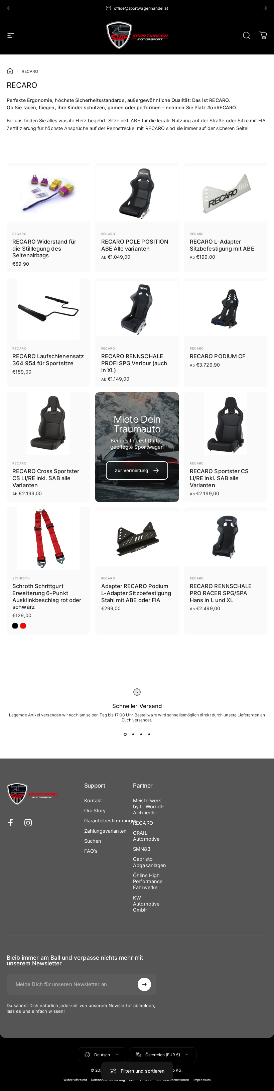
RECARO (19, 234)
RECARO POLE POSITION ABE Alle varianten (134, 245)
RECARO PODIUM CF (218, 356)
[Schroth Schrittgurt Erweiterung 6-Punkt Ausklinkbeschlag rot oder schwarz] (48, 538)
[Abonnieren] (144, 984)
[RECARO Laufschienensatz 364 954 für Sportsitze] (48, 309)
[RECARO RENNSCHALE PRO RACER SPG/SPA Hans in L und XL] (225, 538)
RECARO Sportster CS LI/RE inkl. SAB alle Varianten (219, 478)
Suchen (92, 841)
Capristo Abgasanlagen (149, 862)
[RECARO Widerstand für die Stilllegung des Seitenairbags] (48, 194)
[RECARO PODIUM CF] (225, 309)
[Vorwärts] (264, 8)
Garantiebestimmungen (111, 821)
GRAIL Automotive (146, 836)
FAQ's (91, 851)
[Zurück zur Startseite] (10, 71)
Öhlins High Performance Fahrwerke (147, 881)
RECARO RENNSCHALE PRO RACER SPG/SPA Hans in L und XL (221, 593)
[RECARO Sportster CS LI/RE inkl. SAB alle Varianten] (225, 423)
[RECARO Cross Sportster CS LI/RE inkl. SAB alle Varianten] (48, 423)
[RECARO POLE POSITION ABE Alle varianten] (136, 194)
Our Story (95, 811)
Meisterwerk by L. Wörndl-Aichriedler (148, 807)
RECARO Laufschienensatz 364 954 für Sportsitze (48, 360)
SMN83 (141, 849)
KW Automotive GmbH (146, 904)
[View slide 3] (141, 734)
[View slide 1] (125, 734)
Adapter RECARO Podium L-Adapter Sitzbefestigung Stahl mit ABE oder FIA (136, 593)
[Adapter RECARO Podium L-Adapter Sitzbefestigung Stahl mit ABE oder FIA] (136, 538)
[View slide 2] (133, 734)
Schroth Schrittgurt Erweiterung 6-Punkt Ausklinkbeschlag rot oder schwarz (46, 596)
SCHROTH (21, 578)
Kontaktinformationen (172, 1080)
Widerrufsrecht (75, 1080)
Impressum (202, 1080)
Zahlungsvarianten (105, 831)
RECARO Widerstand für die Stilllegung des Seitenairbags (44, 248)
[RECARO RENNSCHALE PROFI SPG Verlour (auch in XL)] (136, 309)
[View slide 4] (149, 734)
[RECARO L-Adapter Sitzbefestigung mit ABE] (225, 194)
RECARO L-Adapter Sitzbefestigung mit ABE (222, 245)
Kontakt (93, 801)
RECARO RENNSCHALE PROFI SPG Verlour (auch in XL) (134, 363)
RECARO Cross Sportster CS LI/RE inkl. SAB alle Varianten (45, 478)
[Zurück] (9, 8)
